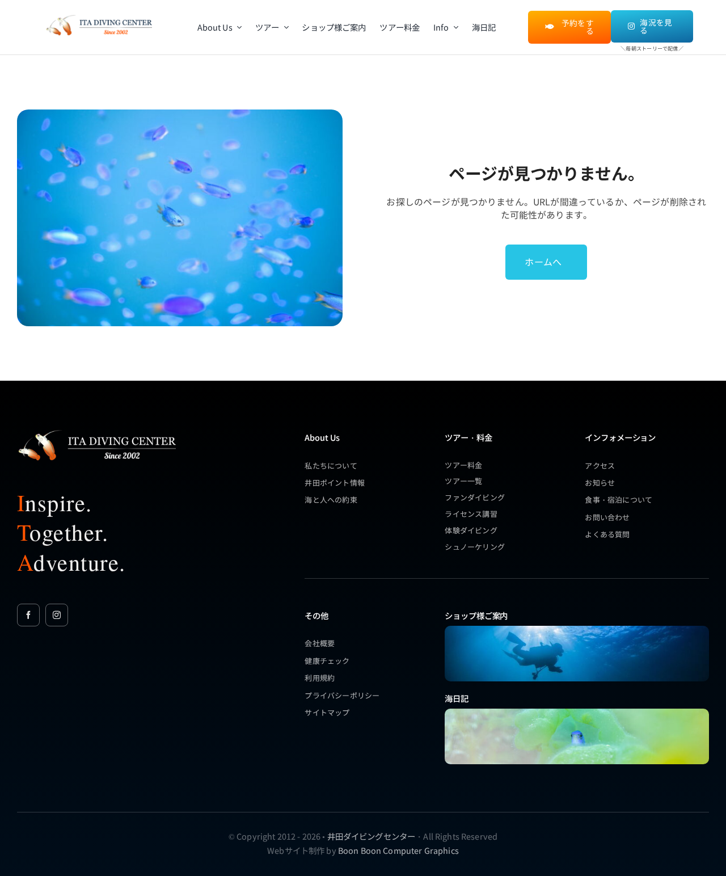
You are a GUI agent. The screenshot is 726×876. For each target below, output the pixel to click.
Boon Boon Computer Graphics (398, 850)
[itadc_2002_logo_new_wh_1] (96, 430)
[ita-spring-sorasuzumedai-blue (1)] (577, 712)
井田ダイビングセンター (371, 836)
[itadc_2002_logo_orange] (98, 16)
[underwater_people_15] (577, 629)
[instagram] (56, 615)
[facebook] (28, 615)
